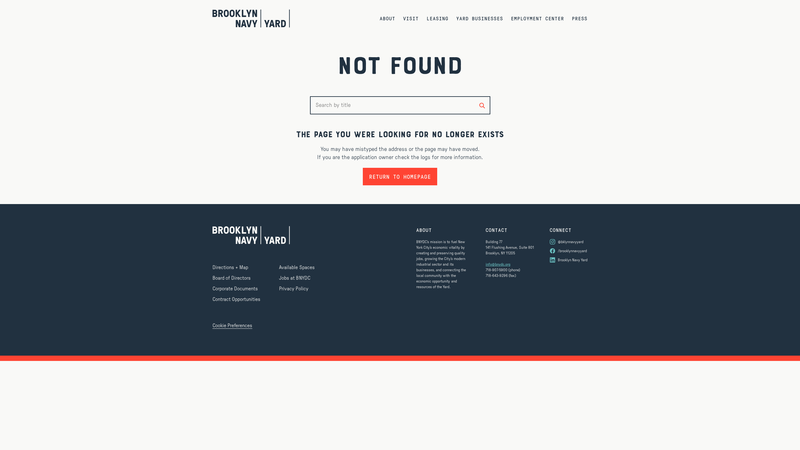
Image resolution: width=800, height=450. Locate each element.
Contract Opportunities (236, 299)
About (387, 18)
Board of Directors (231, 278)
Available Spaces (296, 267)
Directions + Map (230, 267)
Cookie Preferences (232, 325)
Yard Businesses (479, 18)
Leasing (437, 18)
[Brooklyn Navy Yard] (251, 18)
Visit (411, 18)
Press (580, 18)
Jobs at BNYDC (294, 278)
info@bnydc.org (498, 264)
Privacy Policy (293, 288)
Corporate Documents (235, 288)
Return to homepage (400, 176)
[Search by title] (482, 105)
